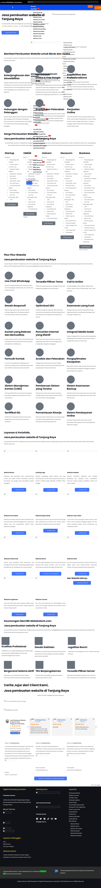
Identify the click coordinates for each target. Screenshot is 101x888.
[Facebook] (37, 819)
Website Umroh (74, 826)
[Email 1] (52, 819)
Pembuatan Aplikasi (74, 800)
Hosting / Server (73, 797)
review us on (14, 732)
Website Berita (41, 559)
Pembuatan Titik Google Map (77, 807)
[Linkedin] (48, 819)
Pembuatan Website (74, 793)
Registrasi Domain (74, 795)
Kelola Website (73, 811)
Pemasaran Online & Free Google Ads (48, 77)
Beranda (33, 6)
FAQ (4, 841)
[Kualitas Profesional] (5, 641)
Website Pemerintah (11, 559)
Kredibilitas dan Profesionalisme (77, 76)
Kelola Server (72, 814)
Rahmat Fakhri (61, 720)
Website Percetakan (11, 516)
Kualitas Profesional (14, 646)
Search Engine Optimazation (76, 804)
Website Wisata (74, 823)
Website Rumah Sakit (76, 833)
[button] (50, 703)
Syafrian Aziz (83, 720)
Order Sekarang (11, 204)
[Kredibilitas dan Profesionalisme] (71, 69)
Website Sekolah (75, 831)
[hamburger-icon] (90, 6)
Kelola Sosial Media (74, 816)
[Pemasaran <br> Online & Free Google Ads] (39, 69)
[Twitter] (41, 819)
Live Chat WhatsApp (17, 281)
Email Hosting (73, 802)
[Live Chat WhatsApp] (9, 276)
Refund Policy (7, 844)
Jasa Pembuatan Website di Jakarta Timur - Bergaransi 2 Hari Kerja (18, 722)
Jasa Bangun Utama (40, 720)
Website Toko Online (76, 828)
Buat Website (72, 821)
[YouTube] (56, 819)
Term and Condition (8, 846)
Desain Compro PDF (74, 809)
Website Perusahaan (76, 835)
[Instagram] (44, 819)
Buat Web (35, 9)
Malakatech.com (57, 630)
